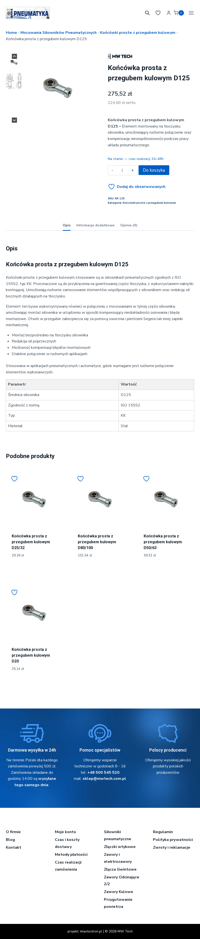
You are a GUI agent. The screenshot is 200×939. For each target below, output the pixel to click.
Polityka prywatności (173, 839)
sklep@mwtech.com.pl (104, 778)
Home (11, 32)
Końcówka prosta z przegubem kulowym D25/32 (31, 542)
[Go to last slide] (14, 56)
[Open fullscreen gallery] (87, 118)
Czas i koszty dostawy (67, 843)
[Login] (168, 13)
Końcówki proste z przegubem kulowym (137, 32)
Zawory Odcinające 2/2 (121, 881)
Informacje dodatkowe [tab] (95, 225)
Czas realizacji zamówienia (68, 866)
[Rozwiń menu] (190, 13)
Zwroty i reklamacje (171, 847)
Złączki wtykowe (120, 846)
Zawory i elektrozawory (118, 858)
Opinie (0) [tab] (128, 225)
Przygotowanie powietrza (118, 903)
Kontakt (13, 847)
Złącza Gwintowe (120, 869)
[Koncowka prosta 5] (57, 88)
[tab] (55, 117)
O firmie (13, 832)
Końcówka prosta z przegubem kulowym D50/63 (163, 542)
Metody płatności (71, 854)
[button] (14, 62)
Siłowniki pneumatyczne (117, 835)
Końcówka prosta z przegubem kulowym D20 (31, 655)
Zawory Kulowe (118, 891)
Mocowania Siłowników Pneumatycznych (58, 32)
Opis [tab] (66, 225)
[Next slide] (14, 120)
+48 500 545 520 (103, 772)
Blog (10, 839)
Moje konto (65, 832)
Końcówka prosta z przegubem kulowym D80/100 (97, 542)
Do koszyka (154, 170)
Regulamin (163, 832)
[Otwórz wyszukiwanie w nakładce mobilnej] (147, 13)
